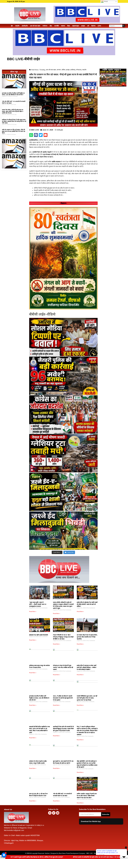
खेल (51, 26)
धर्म (88, 26)
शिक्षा (68, 26)
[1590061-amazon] (14, 88)
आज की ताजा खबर (35, 26)
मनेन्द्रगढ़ (78, 70)
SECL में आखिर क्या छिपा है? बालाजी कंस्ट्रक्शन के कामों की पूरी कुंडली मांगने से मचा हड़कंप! (63, 698)
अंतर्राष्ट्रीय (25, 26)
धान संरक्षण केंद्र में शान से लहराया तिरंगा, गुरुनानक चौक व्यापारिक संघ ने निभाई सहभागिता (87, 637)
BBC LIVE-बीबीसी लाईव (23, 59)
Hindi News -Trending (38, 70)
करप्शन (59, 70)
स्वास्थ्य (63, 26)
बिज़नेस (93, 26)
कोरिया (63, 70)
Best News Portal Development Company (72, 853)
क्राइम (83, 26)
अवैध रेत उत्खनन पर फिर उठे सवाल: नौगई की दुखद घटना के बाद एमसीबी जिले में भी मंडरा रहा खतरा (13, 131)
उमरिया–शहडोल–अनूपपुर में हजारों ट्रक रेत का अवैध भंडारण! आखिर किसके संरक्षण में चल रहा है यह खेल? (87, 795)
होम (12, 26)
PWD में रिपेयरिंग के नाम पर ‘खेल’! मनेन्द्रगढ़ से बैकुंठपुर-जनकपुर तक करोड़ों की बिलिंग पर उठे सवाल (63, 637)
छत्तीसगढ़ (72, 70)
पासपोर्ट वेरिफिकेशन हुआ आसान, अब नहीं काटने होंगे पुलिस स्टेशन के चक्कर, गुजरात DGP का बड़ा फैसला (87, 698)
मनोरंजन (45, 26)
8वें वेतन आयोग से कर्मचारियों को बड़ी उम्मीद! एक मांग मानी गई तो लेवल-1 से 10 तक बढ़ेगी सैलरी (33, 857)
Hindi (106, 1)
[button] (31, 135)
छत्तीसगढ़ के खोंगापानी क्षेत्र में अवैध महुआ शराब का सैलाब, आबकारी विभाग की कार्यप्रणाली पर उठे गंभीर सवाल (14, 121)
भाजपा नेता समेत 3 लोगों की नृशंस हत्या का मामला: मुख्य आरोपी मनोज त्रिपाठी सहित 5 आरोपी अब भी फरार (12, 111)
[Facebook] (50, 813)
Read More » (32, 611)
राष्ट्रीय (17, 26)
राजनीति (56, 26)
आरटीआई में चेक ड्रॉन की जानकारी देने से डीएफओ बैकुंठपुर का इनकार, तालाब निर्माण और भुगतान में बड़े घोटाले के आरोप (63, 728)
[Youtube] (57, 813)
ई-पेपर (99, 26)
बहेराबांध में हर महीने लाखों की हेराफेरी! (38, 635)
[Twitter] (53, 813)
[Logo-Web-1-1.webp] (59, 582)
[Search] (123, 26)
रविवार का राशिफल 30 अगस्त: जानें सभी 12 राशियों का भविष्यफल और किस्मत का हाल (95, 857)
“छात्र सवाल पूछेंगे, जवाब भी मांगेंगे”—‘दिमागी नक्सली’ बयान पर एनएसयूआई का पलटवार (37, 604)
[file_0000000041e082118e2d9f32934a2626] (63, 309)
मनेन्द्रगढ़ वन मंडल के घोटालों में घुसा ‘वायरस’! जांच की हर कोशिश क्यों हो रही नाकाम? (63, 667)
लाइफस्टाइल (75, 26)
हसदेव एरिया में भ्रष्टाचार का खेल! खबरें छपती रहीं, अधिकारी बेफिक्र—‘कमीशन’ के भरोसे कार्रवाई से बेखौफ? (86, 667)
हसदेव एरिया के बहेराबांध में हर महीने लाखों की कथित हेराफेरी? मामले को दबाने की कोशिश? (87, 604)
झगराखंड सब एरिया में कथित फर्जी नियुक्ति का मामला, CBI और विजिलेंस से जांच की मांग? (13, 94)
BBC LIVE (89, 853)
